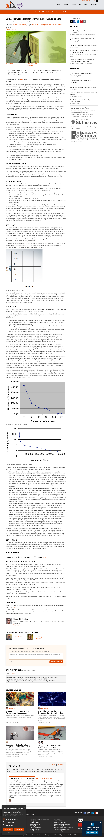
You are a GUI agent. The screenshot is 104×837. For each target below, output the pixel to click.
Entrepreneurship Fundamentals (39, 819)
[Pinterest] (81, 21)
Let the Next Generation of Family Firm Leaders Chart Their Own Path (82, 60)
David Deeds (18, 637)
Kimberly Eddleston (39, 638)
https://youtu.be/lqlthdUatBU (44, 778)
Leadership (35, 25)
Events (66, 4)
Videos (74, 4)
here (21, 79)
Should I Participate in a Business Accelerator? (84, 45)
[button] (13, 833)
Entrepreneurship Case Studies (62, 829)
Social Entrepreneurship (60, 822)
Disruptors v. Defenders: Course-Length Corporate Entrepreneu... (18, 746)
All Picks (52, 765)
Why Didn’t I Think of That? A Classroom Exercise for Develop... (51, 712)
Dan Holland (44, 708)
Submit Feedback (56, 662)
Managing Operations (35, 827)
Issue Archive (82, 108)
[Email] (84, 21)
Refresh (60, 765)
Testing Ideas (33, 820)
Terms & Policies (74, 835)
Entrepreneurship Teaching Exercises (63, 827)
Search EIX (57, 819)
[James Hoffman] (42, 742)
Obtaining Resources (35, 826)
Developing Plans (34, 822)
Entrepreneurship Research (61, 826)
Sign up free (86, 1)
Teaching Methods (45, 25)
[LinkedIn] (78, 21)
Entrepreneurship (56, 25)
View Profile (17, 625)
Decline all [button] (19, 829)
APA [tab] (8, 673)
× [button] (24, 807)
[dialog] (14, 820)
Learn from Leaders (35, 831)
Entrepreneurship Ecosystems (62, 824)
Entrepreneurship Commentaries (62, 831)
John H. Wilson (13, 742)
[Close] (100, 822)
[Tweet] (71, 21)
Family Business (58, 820)
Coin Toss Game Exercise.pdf (32, 64)
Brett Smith (12, 708)
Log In (93, 1)
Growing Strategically (35, 829)
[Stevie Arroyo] (39, 742)
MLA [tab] (13, 673)
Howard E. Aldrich (13, 22)
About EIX (94, 4)
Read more (15, 815)
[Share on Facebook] (74, 21)
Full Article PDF (10, 64)
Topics (58, 4)
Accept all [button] (8, 829)
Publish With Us (84, 4)
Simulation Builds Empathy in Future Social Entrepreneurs (17, 712)
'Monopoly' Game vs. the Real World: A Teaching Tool (49, 746)
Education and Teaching (19, 25)
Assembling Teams (35, 824)
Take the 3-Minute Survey (60, 12)
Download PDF (11, 29)
